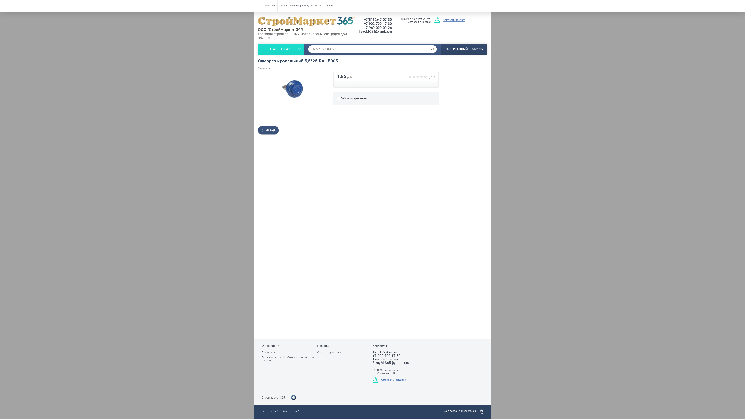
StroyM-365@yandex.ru (375, 31)
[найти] (433, 49)
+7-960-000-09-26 (378, 28)
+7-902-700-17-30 (378, 24)
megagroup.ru (468, 410)
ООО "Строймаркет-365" (281, 29)
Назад (270, 130)
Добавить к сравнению (353, 98)
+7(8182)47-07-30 (378, 19)
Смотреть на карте (454, 19)
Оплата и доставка (329, 352)
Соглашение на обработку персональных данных (308, 5)
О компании (268, 5)
